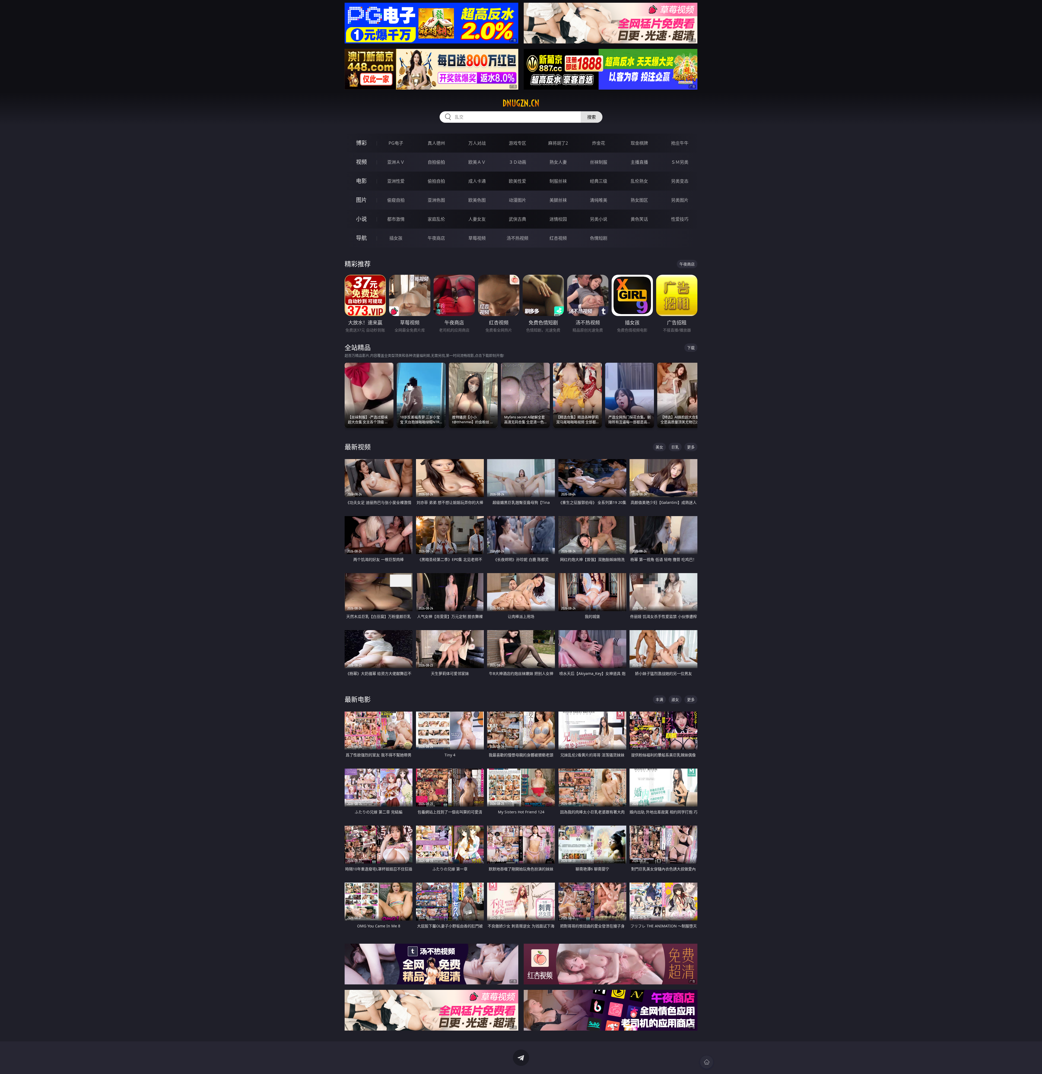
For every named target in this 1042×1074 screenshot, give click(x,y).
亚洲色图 (436, 200)
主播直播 (639, 162)
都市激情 (396, 219)
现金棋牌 (639, 143)
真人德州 (436, 143)
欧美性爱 (517, 181)
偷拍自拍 (436, 181)
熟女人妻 (558, 162)
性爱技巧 (679, 219)
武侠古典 (517, 219)
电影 (361, 181)
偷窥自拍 (396, 200)
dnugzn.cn (521, 103)
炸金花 (598, 143)
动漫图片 (517, 200)
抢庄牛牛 (679, 143)
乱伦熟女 (639, 181)
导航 (361, 238)
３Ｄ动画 (517, 162)
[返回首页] (706, 1062)
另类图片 (679, 200)
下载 (691, 347)
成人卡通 (477, 181)
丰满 (659, 699)
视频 (361, 162)
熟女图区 (639, 200)
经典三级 (598, 181)
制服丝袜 (558, 181)
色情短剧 (598, 238)
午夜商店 (436, 238)
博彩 (361, 143)
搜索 (591, 117)
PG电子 (396, 143)
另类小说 (598, 219)
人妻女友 (477, 219)
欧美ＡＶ (477, 162)
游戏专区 (517, 143)
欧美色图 (477, 200)
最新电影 (358, 699)
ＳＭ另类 (679, 162)
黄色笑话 (639, 219)
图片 (361, 200)
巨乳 (675, 447)
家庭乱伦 (436, 219)
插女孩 (395, 238)
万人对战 (477, 143)
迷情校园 (558, 219)
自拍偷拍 (436, 162)
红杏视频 (558, 238)
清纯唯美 (598, 200)
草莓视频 (477, 238)
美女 (659, 447)
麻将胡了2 (558, 143)
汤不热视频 (517, 238)
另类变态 (679, 181)
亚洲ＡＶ (396, 162)
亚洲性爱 (396, 181)
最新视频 (358, 446)
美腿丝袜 (558, 200)
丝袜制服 (598, 162)
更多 (691, 447)
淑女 (675, 699)
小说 (361, 219)
